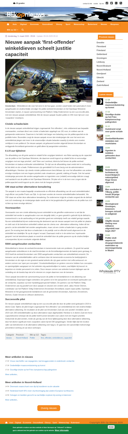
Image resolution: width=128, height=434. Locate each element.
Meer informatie (62, 430)
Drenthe (100, 43)
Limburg (101, 62)
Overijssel (101, 74)
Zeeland (100, 81)
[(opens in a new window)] (107, 4)
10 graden (20, 3)
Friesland (101, 50)
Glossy (59, 24)
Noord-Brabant (104, 66)
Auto (15, 24)
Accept (111, 427)
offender (48, 338)
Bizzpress (114, 24)
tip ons (102, 4)
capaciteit (68, 338)
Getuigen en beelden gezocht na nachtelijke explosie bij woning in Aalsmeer (40, 395)
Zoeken (22, 30)
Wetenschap (79, 24)
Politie (32, 338)
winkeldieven (57, 338)
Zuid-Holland (103, 85)
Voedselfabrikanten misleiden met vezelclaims (114, 141)
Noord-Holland (22, 338)
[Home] (26, 15)
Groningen (102, 58)
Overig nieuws (49, 408)
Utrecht (100, 77)
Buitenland (92, 24)
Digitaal (23, 24)
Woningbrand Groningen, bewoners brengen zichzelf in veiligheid (113, 209)
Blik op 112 (12, 30)
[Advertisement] (50, 369)
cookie (96, 4)
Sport (68, 24)
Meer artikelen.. (11, 400)
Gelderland (102, 54)
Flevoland (101, 46)
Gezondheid (47, 24)
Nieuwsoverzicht (8, 24)
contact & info (87, 4)
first (42, 338)
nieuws (9, 338)
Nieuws (104, 24)
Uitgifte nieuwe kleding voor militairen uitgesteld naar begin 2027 (112, 226)
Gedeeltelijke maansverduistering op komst (114, 105)
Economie (34, 24)
